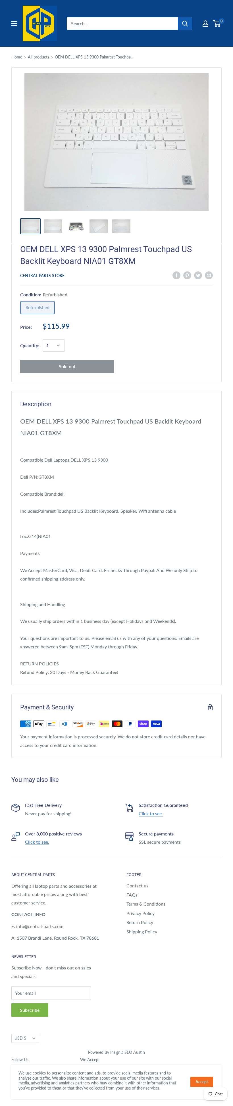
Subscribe (30, 1010)
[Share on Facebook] (176, 275)
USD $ (20, 1038)
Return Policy (139, 922)
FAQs (132, 894)
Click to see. (151, 813)
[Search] (185, 23)
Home (16, 57)
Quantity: (29, 345)
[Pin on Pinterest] (187, 275)
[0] (216, 23)
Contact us (137, 885)
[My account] (205, 23)
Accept (201, 1081)
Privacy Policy (140, 913)
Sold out (67, 366)
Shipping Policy (141, 931)
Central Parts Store (42, 275)
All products (38, 57)
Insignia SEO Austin (127, 1052)
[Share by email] (209, 275)
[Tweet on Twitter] (198, 275)
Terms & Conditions (145, 903)
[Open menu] (14, 23)
